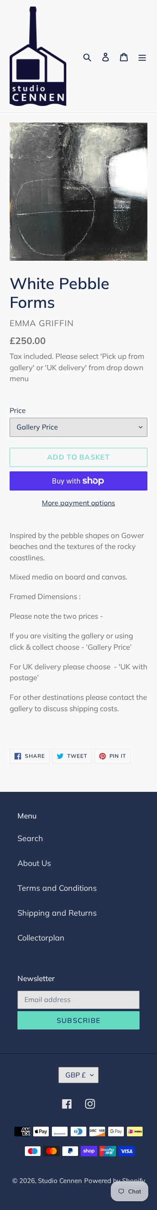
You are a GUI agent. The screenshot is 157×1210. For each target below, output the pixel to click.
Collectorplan (41, 938)
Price (18, 410)
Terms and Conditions (57, 888)
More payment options (78, 502)
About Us (34, 863)
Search (30, 838)
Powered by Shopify (114, 1180)
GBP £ (75, 1074)
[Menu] (142, 56)
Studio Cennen (60, 1180)
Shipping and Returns (57, 913)
